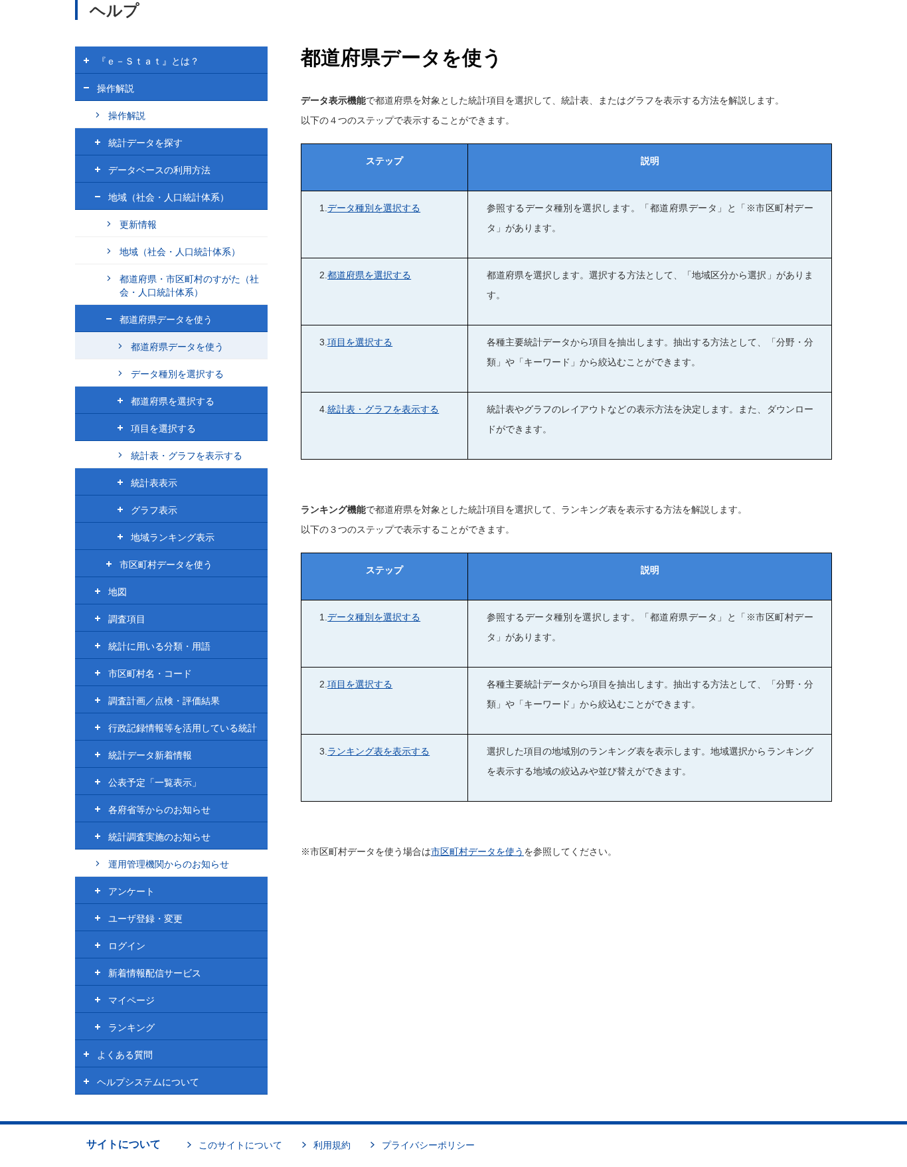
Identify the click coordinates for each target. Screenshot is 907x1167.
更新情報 (138, 224)
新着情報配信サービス (154, 973)
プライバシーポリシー (428, 1145)
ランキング (131, 1027)
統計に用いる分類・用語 (159, 646)
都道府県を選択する (369, 275)
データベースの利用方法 (159, 170)
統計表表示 (154, 483)
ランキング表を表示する (378, 751)
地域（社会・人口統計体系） (168, 197)
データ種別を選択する (373, 208)
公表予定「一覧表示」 (154, 782)
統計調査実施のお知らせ (159, 837)
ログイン (126, 946)
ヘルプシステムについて (148, 1082)
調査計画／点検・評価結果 (164, 700)
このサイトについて (240, 1145)
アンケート (131, 891)
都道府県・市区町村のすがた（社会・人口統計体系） (189, 286)
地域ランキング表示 (172, 537)
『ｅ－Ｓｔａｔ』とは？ (148, 61)
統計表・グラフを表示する (383, 409)
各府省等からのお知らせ (159, 809)
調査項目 (126, 619)
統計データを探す (145, 142)
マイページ (131, 1000)
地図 (117, 591)
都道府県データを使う (166, 319)
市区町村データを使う (477, 851)
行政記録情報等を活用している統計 (182, 728)
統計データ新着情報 (150, 755)
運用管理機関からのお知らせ (168, 864)
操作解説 (115, 88)
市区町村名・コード (150, 673)
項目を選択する (359, 342)
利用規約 (332, 1145)
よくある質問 (125, 1054)
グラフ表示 (154, 510)
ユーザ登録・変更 (145, 918)
